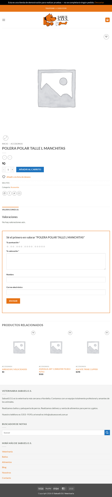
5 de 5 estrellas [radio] (39, 246)
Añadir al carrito (30, 169)
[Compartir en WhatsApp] (4, 193)
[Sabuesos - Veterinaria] (56, 20)
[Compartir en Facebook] (9, 193)
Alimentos (7, 462)
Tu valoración (12, 251)
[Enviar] (107, 432)
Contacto (6, 478)
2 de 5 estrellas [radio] (11, 246)
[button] (3, 20)
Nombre (10, 274)
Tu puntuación (13, 242)
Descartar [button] (99, 2)
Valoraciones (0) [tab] (10, 210)
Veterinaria (7, 451)
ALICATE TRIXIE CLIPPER (87, 369)
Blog (4, 467)
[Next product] (4, 157)
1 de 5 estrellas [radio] (7, 246)
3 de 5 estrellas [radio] (19, 246)
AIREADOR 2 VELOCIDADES (14, 369)
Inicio (5, 144)
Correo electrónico (14, 287)
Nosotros (6, 472)
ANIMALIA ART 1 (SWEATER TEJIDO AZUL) (54, 370)
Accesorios (17, 144)
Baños (5, 456)
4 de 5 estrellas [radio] (28, 246)
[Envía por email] (19, 193)
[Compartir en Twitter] (14, 193)
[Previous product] (10, 157)
